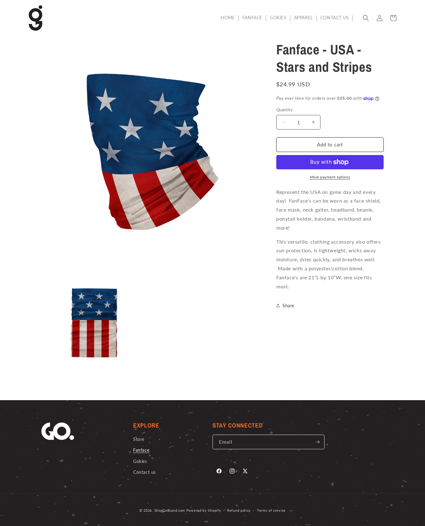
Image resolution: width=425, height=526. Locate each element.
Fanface (141, 450)
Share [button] (288, 305)
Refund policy (239, 510)
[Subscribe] (317, 442)
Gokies (140, 461)
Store (138, 439)
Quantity (284, 109)
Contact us (144, 472)
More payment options (330, 177)
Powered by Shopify (203, 510)
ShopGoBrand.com (169, 510)
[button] (366, 18)
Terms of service (271, 510)
